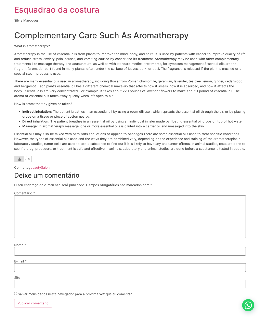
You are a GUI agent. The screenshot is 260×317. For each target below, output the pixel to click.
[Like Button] (19, 159)
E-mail (20, 261)
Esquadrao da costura (56, 10)
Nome (20, 245)
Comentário (24, 193)
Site (17, 277)
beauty (35, 167)
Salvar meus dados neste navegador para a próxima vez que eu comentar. (75, 294)
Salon (45, 167)
